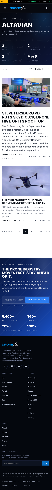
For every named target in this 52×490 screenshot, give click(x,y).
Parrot (4, 391)
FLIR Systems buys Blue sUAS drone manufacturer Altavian (23, 202)
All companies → (8, 404)
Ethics (4, 441)
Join (46, 463)
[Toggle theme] (47, 8)
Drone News (32, 378)
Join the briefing (37, 300)
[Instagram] (26, 366)
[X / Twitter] (5, 366)
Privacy (5, 485)
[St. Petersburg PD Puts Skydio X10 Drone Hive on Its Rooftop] (26, 92)
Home (4, 18)
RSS (31, 485)
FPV (29, 409)
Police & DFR (32, 400)
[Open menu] (5, 8)
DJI (3, 378)
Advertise (6, 437)
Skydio (4, 387)
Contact (5, 432)
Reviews (31, 413)
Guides (30, 391)
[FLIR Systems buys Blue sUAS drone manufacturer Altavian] (26, 181)
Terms (14, 485)
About (4, 428)
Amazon (5, 395)
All (5, 69)
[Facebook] (12, 366)
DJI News (31, 382)
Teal (3, 400)
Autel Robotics (8, 382)
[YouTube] (19, 366)
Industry (31, 418)
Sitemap (23, 485)
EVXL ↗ (5, 445)
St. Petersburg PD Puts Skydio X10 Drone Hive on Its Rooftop (26, 117)
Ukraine (31, 404)
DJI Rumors (32, 387)
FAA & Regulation (34, 395)
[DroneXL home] (18, 8)
